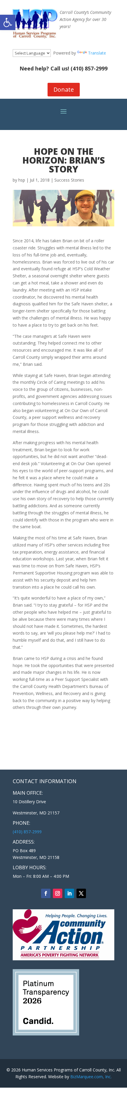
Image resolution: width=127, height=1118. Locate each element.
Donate (63, 89)
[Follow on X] (81, 893)
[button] (7, 22)
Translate (97, 53)
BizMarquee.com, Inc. (91, 1076)
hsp (21, 180)
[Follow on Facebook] (46, 893)
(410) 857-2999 (89, 68)
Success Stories (69, 180)
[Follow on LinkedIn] (69, 893)
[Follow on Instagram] (57, 893)
